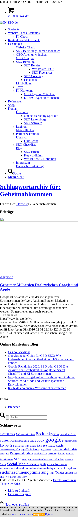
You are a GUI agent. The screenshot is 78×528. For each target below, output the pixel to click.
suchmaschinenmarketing (41, 468)
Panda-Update (68, 449)
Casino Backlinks (19, 352)
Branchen (14, 407)
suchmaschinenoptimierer (66, 468)
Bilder (56, 434)
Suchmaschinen (21, 468)
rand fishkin (40, 453)
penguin (4, 453)
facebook (37, 440)
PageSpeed (46, 450)
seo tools (69, 460)
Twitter (59, 472)
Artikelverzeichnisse (25, 434)
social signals (37, 464)
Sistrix (3, 464)
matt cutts (56, 445)
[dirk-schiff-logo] (9, 22)
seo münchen (56, 459)
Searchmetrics (6, 459)
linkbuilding (30, 446)
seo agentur (28, 459)
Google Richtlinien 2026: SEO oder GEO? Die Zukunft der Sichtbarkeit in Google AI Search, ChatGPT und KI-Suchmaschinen (38, 370)
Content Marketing (20, 441)
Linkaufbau (18, 446)
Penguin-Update (21, 453)
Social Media (18, 464)
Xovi (24, 477)
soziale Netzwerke (57, 464)
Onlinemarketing (8, 450)
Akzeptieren (39, 514)
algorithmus (7, 434)
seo (17, 458)
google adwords (69, 441)
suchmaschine (6, 468)
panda (55, 449)
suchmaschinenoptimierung (24, 472)
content (5, 440)
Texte (51, 472)
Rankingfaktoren (66, 453)
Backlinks (44, 433)
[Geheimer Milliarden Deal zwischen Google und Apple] (39, 220)
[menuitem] (43, 29)
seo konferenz (42, 459)
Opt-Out (49, 514)
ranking (52, 453)
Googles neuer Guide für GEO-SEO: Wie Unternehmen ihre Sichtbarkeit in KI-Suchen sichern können (41, 359)
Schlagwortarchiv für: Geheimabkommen (30, 190)
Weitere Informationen (22, 514)
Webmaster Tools (13, 477)
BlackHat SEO (68, 434)
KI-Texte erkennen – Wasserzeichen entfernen (37, 388)
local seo (42, 445)
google (53, 439)
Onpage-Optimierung (28, 449)
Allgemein (6, 277)
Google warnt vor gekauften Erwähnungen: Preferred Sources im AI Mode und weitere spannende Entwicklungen (41, 381)
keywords (6, 445)
